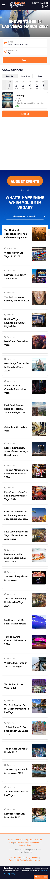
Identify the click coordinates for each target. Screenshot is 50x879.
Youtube (30, 860)
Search (25, 60)
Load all (25, 113)
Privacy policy (9, 873)
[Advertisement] (23, 138)
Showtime (25, 76)
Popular (10, 76)
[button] (46, 85)
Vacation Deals (25, 845)
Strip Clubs (29, 839)
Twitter (23, 860)
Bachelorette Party (21, 842)
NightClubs (19, 839)
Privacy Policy (25, 190)
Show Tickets (35, 842)
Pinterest (12, 860)
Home (10, 839)
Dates (18, 43)
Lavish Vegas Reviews (30, 857)
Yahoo (37, 860)
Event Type (12, 51)
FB (18, 860)
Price (40, 76)
